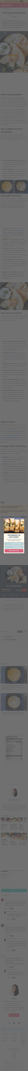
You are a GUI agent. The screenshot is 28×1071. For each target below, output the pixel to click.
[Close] (22, 516)
